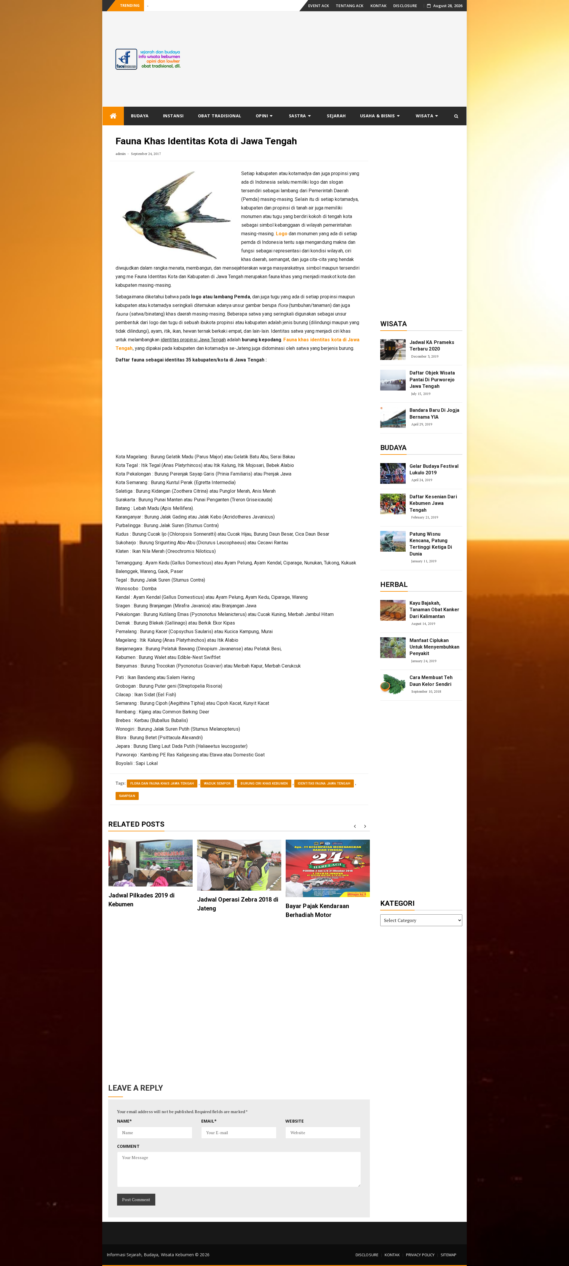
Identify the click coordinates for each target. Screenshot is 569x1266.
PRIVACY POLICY (420, 1254)
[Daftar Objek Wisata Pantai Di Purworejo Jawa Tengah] (393, 380)
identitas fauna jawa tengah (324, 783)
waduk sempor (217, 783)
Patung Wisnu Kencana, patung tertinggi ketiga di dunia (431, 544)
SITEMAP (448, 1254)
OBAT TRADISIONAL (220, 116)
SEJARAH (336, 116)
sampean (127, 796)
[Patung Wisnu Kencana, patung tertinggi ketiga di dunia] (393, 541)
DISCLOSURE (405, 5)
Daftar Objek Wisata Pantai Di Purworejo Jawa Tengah (432, 379)
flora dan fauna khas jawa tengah (162, 783)
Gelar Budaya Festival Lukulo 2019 (434, 469)
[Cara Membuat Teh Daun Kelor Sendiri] (393, 684)
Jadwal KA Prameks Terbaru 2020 (432, 346)
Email (209, 1121)
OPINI (262, 116)
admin (121, 153)
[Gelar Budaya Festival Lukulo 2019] (393, 473)
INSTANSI (173, 116)
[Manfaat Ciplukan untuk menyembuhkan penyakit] (393, 647)
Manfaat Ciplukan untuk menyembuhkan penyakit (435, 647)
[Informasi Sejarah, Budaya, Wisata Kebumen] (113, 116)
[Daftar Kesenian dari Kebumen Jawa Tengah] (393, 504)
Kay (150, 6)
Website (294, 1121)
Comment (128, 1146)
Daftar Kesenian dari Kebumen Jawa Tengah (433, 503)
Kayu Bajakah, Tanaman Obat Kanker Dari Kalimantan (435, 609)
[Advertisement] (330, 58)
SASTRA (297, 116)
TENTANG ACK (349, 5)
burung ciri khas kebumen (264, 783)
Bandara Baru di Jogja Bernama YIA (434, 413)
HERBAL (394, 584)
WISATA (424, 116)
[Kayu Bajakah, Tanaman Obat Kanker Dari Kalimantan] (393, 610)
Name (124, 1121)
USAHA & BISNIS (377, 116)
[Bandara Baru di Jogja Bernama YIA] (393, 417)
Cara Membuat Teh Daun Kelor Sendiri (431, 681)
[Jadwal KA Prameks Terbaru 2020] (393, 349)
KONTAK (378, 5)
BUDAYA (140, 116)
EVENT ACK (318, 5)
